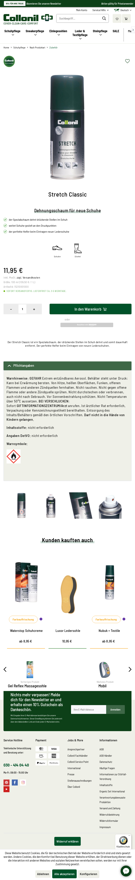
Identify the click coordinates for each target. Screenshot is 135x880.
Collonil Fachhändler (78, 755)
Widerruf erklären (67, 841)
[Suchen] (105, 18)
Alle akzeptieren (64, 874)
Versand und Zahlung (109, 808)
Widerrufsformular (108, 820)
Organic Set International (112, 791)
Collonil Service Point (78, 761)
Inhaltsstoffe (105, 785)
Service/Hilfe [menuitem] (99, 10)
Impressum (105, 827)
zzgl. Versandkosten (28, 277)
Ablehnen (43, 874)
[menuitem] (81, 10)
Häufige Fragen (107, 768)
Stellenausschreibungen (80, 780)
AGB (101, 749)
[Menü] (129, 836)
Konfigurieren (88, 874)
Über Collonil (74, 786)
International (74, 768)
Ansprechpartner (76, 749)
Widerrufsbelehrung (109, 814)
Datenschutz (105, 761)
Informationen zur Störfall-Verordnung (113, 776)
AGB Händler (105, 755)
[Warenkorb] (126, 18)
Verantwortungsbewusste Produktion (112, 800)
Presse (71, 774)
